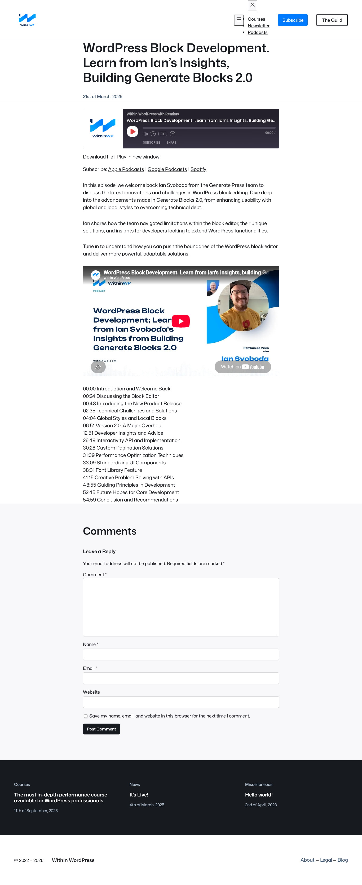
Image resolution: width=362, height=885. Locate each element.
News (135, 784)
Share (171, 142)
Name (90, 644)
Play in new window (138, 156)
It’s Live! (139, 795)
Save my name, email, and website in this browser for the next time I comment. (169, 716)
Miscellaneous (258, 784)
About (308, 859)
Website (91, 692)
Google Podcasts (167, 169)
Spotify (198, 169)
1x (163, 134)
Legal (326, 859)
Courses (22, 784)
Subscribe (292, 20)
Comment (95, 574)
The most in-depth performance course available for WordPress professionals (60, 798)
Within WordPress (73, 860)
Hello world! (259, 795)
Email (90, 668)
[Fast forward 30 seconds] (172, 134)
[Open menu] (239, 20)
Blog (343, 859)
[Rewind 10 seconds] (153, 134)
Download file (98, 156)
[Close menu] (252, 5)
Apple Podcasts (126, 169)
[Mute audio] (145, 133)
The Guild (332, 20)
